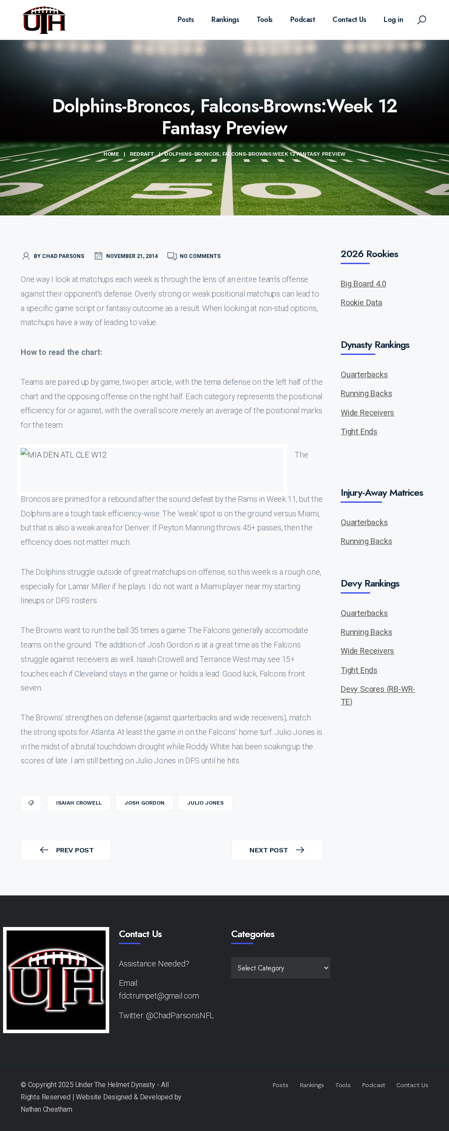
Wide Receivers (367, 412)
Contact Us (349, 19)
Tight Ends (359, 431)
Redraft (142, 154)
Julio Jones (205, 803)
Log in (393, 19)
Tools (265, 19)
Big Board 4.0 (363, 283)
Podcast (302, 19)
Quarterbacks (364, 374)
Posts (186, 19)
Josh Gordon (144, 803)
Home (111, 154)
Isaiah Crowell (79, 803)
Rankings (225, 19)
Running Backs (366, 393)
